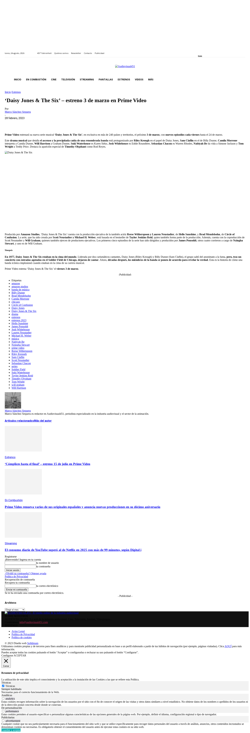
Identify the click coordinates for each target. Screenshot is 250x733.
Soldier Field (18, 369)
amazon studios (20, 286)
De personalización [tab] (11, 707)
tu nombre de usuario (47, 562)
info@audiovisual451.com (33, 622)
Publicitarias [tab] (7, 717)
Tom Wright (18, 381)
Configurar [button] (7, 655)
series (15, 366)
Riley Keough (19, 354)
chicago (16, 301)
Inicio (8, 92)
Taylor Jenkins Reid (22, 375)
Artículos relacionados (19, 420)
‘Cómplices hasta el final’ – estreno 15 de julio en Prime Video (47, 464)
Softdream (32, 643)
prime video (18, 347)
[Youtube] (214, 51)
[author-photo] (13, 407)
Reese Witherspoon (22, 351)
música (15, 338)
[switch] (3, 698)
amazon (16, 283)
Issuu (200, 56)
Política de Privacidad (16, 576)
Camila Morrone (20, 298)
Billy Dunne (18, 292)
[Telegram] (71, 123)
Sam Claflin (18, 357)
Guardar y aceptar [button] (11, 730)
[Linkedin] (207, 51)
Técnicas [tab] (6, 682)
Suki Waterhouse (21, 372)
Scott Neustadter (20, 360)
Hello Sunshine (20, 323)
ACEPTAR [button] (20, 655)
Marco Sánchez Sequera (18, 111)
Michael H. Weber (21, 335)
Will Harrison (19, 387)
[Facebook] (199, 51)
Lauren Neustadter (21, 332)
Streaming (11, 543)
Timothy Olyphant (21, 378)
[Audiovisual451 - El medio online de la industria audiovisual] (125, 68)
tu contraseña (43, 566)
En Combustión (14, 500)
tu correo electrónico (47, 585)
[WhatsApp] (34, 123)
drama (15, 314)
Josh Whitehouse (21, 329)
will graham (18, 384)
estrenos (16, 317)
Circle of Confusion (22, 304)
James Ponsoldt (20, 326)
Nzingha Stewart (21, 344)
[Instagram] (203, 51)
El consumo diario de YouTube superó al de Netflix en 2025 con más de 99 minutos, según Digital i (73, 550)
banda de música (20, 289)
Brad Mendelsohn (21, 295)
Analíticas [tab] (6, 695)
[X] (22, 123)
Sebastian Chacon (21, 363)
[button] (241, 79)
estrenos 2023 (19, 320)
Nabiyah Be (18, 341)
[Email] (59, 123)
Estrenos (16, 92)
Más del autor (43, 420)
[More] (84, 123)
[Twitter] (211, 51)
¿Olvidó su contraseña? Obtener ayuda (25, 573)
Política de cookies (22, 637)
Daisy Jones (18, 308)
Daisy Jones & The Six (24, 311)
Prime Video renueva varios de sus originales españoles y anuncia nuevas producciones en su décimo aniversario (82, 507)
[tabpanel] (125, 692)
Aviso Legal (18, 631)
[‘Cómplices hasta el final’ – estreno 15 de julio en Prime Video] (23, 454)
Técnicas (10, 686)
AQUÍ (227, 646)
